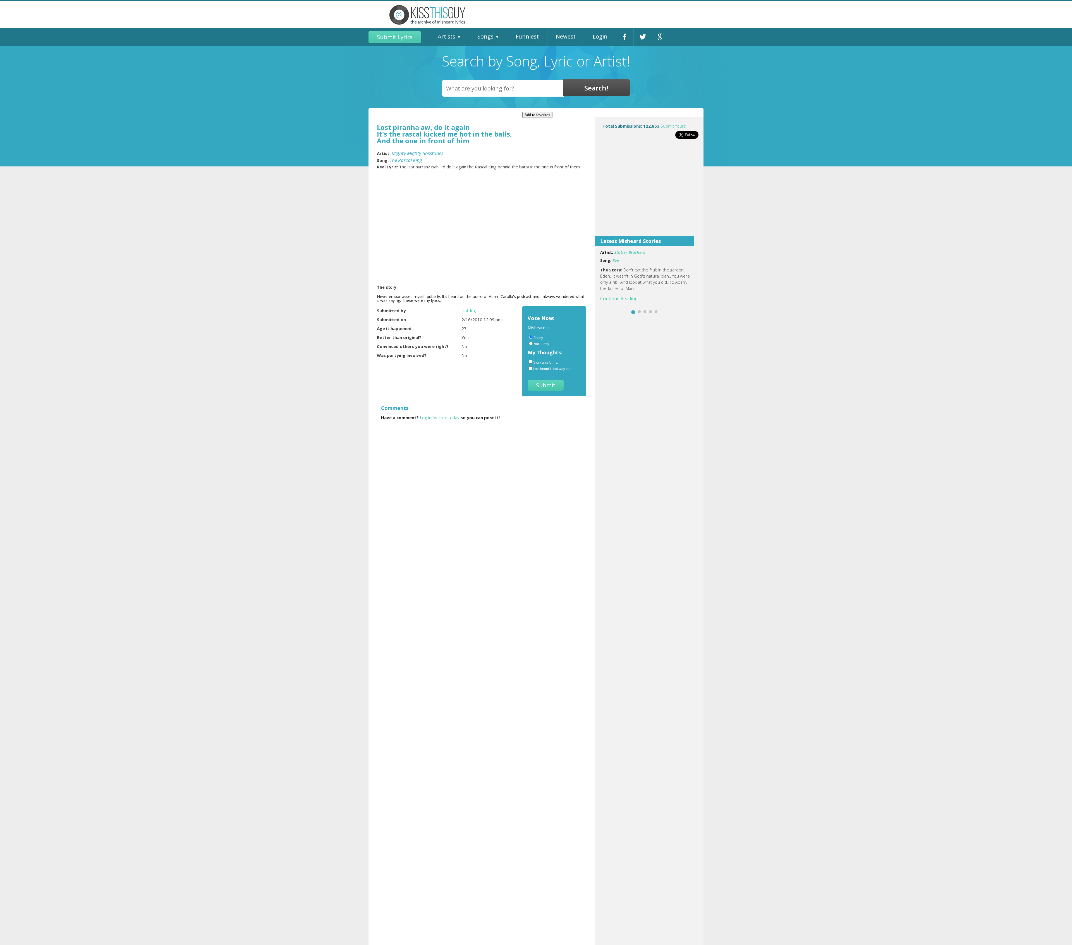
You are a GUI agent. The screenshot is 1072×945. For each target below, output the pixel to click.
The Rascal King (406, 160)
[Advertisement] (649, 191)
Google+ (660, 37)
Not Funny (541, 344)
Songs (485, 36)
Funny (538, 338)
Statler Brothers (629, 252)
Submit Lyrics (395, 37)
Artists (446, 36)
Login (600, 36)
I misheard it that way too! (552, 369)
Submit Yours (673, 126)
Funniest (527, 36)
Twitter (642, 37)
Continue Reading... (620, 298)
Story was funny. (545, 362)
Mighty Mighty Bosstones (417, 153)
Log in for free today (440, 417)
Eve (615, 260)
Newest (566, 36)
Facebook (624, 37)
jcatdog (468, 310)
